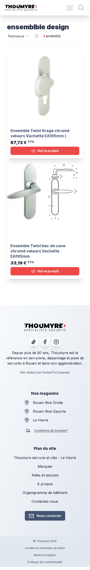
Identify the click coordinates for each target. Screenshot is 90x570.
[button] (19, 36)
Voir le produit (48, 151)
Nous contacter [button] (49, 516)
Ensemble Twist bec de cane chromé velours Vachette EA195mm (37, 251)
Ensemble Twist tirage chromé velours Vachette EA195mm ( (40, 133)
